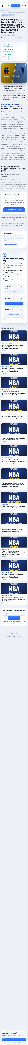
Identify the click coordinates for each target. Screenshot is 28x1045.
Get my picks (15, 5)
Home (2, 10)
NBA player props (8, 240)
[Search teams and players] (8, 5)
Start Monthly (14, 303)
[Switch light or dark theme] (22, 5)
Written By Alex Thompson (9, 35)
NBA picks (7, 10)
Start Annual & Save (14, 314)
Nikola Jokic (6, 104)
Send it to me (14, 1040)
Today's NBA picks (8, 237)
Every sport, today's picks (10, 244)
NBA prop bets (20, 217)
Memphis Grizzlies (13, 120)
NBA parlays (19, 237)
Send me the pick (14, 618)
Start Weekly (14, 291)
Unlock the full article (14, 209)
